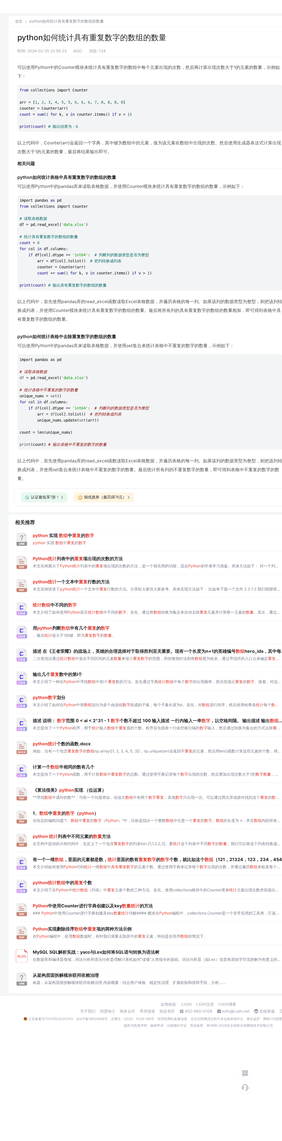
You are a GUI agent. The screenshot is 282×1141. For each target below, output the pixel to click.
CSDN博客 (227, 1004)
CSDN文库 (205, 1004)
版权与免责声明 (135, 1025)
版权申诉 (157, 1025)
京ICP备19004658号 (92, 1019)
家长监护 (253, 1019)
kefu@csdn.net (236, 1011)
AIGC (77, 50)
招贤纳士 (107, 1011)
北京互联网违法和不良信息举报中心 (217, 1019)
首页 (18, 21)
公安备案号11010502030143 (50, 1019)
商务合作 (127, 1011)
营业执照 (196, 1025)
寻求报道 (147, 1011)
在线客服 (267, 1011)
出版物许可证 (177, 1025)
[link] (18, 21)
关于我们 (88, 1011)
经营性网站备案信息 (172, 1019)
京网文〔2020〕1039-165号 (132, 1019)
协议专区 (167, 1011)
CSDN (186, 1004)
